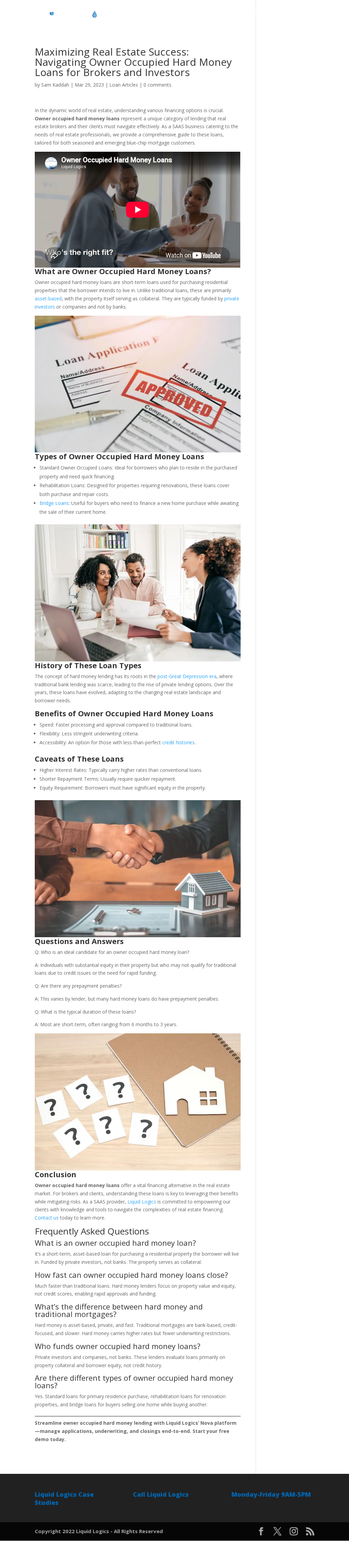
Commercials (270, 14)
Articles (235, 14)
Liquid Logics (141, 1201)
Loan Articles (123, 84)
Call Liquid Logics (161, 1494)
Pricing (208, 14)
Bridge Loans (54, 503)
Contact (304, 14)
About (152, 14)
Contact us (47, 1217)
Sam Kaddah (55, 84)
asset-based (48, 298)
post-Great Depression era (186, 676)
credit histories (178, 742)
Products (180, 14)
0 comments (157, 84)
